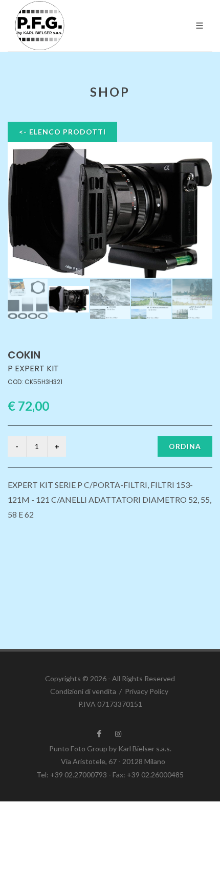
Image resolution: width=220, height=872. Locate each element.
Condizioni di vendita (83, 691)
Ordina (185, 446)
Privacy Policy (146, 691)
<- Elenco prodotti (62, 131)
